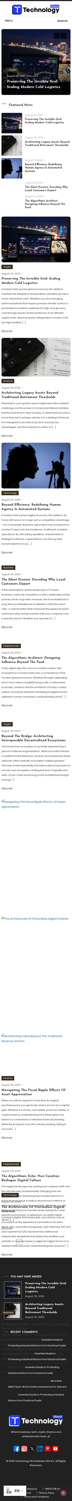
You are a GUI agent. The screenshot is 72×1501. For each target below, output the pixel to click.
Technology (10, 492)
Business (8, 567)
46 (39, 1242)
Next (51, 1242)
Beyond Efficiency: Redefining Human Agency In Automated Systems (43, 168)
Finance (7, 381)
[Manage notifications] (63, 1493)
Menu (9, 21)
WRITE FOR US (52, 1489)
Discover (7, 331)
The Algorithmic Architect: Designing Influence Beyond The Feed (45, 204)
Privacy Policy (46, 1493)
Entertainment (11, 645)
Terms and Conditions (36, 1497)
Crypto (12, 69)
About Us (32, 1489)
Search (62, 21)
